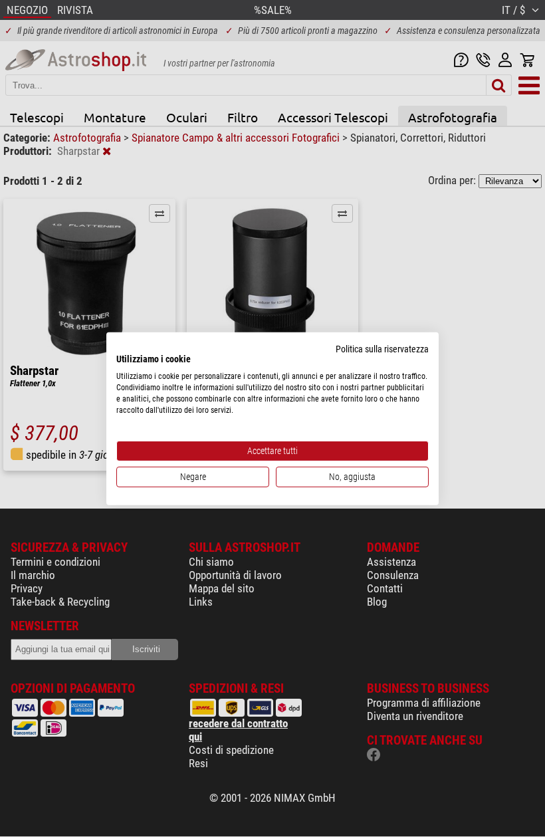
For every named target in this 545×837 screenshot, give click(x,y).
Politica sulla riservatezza (382, 348)
